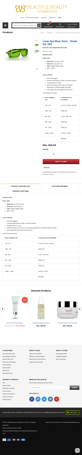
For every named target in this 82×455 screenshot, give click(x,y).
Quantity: (46, 149)
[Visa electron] (9, 439)
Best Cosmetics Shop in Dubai (12, 428)
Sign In (73, 172)
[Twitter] (38, 399)
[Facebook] (31, 399)
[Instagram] (50, 399)
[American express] (23, 439)
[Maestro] (18, 439)
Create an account (48, 174)
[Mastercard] (14, 439)
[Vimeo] (44, 399)
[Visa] (4, 439)
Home (42, 33)
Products (50, 33)
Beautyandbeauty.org (72, 422)
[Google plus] (56, 399)
